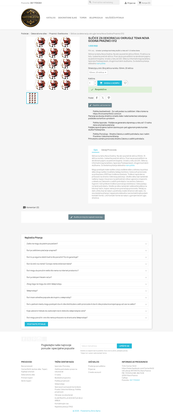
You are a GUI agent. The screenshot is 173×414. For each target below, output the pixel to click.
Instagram (39, 339)
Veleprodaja (96, 17)
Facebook (23, 339)
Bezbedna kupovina (62, 378)
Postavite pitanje (36, 324)
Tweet (102, 97)
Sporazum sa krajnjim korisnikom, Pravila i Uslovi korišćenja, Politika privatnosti (68, 389)
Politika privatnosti (62, 381)
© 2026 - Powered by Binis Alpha (86, 411)
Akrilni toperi (26, 381)
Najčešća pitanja (114, 17)
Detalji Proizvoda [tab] (109, 150)
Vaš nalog (93, 362)
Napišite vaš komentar (102, 105)
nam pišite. (101, 63)
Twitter (29, 339)
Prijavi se (91, 369)
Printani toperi (27, 378)
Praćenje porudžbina (96, 366)
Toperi (83, 17)
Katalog (50, 17)
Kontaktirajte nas (62, 403)
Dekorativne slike (67, 17)
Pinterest (108, 97)
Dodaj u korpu (109, 83)
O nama (58, 375)
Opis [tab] (96, 150)
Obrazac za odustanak (64, 395)
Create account (94, 372)
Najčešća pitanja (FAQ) (64, 407)
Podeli (96, 97)
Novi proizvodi (26, 366)
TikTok (44, 339)
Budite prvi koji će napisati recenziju (88, 217)
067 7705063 (36, 3)
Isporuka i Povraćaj (62, 366)
